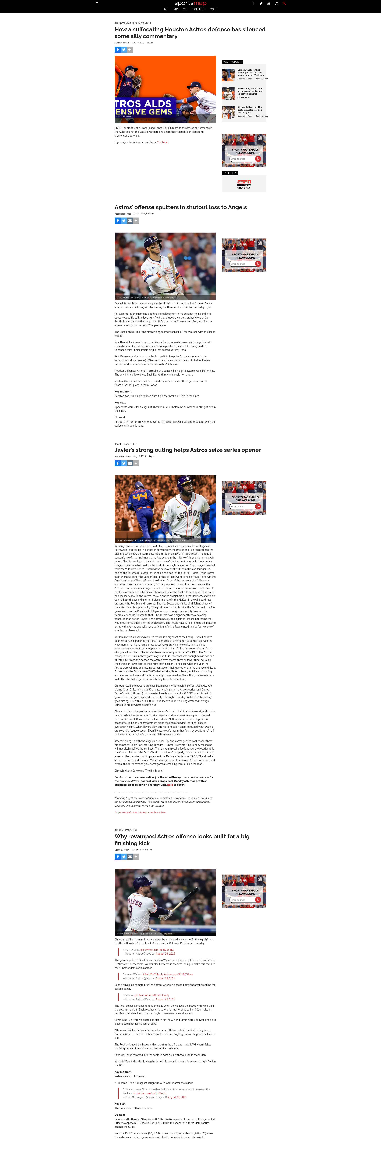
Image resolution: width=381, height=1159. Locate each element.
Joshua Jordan (262, 78)
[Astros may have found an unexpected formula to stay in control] (228, 93)
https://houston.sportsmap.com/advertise (140, 812)
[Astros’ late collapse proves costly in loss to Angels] (165, 266)
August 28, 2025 (165, 953)
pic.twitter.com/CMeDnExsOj (152, 995)
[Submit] (284, 3)
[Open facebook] (253, 3)
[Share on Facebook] (118, 50)
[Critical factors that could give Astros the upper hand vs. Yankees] (228, 75)
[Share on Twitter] (124, 50)
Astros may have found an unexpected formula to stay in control (251, 91)
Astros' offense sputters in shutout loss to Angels (181, 207)
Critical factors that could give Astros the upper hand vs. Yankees (251, 72)
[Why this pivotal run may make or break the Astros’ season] (165, 509)
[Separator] (130, 50)
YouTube (162, 142)
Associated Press (245, 78)
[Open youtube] (268, 3)
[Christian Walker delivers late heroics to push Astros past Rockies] (165, 902)
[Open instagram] (276, 3)
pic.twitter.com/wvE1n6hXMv (149, 1093)
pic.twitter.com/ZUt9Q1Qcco (176, 974)
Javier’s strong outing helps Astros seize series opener (188, 449)
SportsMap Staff (123, 42)
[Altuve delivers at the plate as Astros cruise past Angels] (228, 112)
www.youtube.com (124, 116)
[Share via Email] (130, 221)
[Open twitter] (261, 3)
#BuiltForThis (151, 974)
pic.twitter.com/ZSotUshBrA (157, 949)
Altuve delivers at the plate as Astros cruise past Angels (250, 110)
